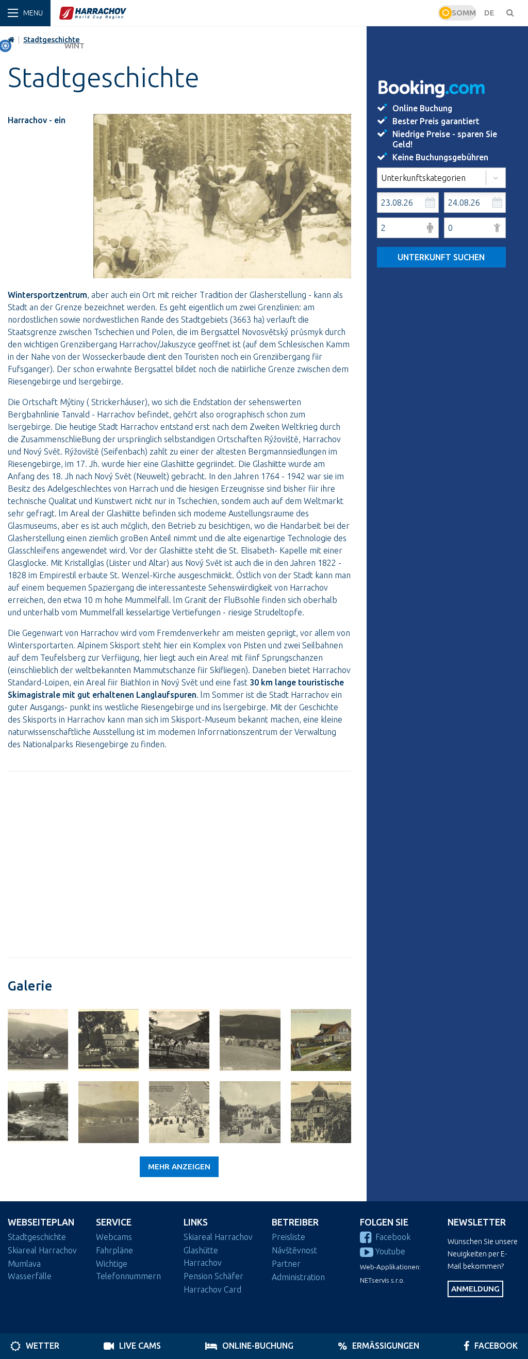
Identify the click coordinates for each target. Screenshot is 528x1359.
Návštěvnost (294, 1250)
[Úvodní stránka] (247, 13)
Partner (286, 1263)
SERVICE (113, 1222)
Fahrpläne (114, 1250)
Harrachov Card (212, 1289)
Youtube (390, 1251)
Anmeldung (475, 1288)
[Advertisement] (179, 864)
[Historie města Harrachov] (38, 1040)
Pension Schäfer (213, 1276)
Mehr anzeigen (179, 1166)
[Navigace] (25, 13)
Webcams (114, 1236)
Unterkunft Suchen (441, 257)
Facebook (392, 1236)
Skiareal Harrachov (42, 1250)
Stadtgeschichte (37, 1236)
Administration (298, 1277)
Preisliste (288, 1236)
